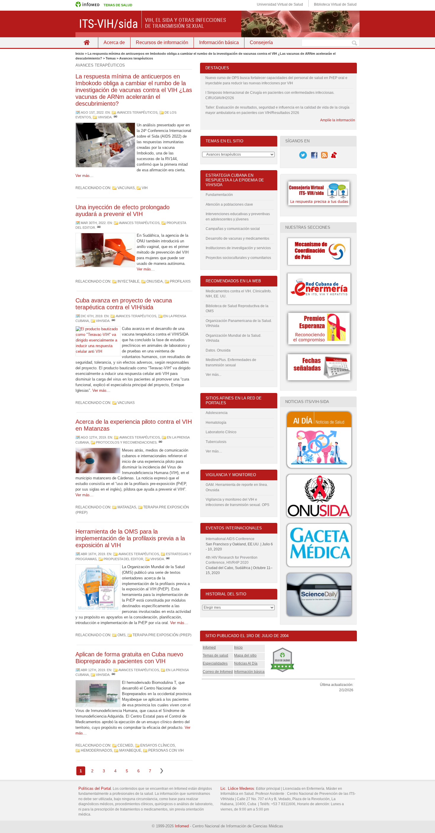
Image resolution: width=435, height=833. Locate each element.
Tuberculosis (216, 442)
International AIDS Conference (230, 539)
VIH (145, 188)
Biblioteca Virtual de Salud (335, 4)
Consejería (261, 42)
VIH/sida (105, 117)
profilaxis (180, 281)
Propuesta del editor (123, 559)
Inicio (238, 647)
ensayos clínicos (157, 745)
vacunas (126, 188)
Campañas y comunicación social (233, 229)
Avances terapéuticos (137, 112)
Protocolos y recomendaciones (126, 442)
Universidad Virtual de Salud (280, 4)
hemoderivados (96, 750)
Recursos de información (162, 42)
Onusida (154, 281)
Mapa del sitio (245, 655)
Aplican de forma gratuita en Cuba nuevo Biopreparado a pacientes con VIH (129, 657)
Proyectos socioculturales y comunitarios (238, 258)
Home (86, 42)
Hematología (216, 422)
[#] (115, 117)
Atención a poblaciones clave (229, 204)
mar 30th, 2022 (93, 223)
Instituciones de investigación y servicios (238, 248)
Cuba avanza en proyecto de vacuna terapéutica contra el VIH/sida (123, 303)
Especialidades (215, 663)
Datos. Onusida (218, 350)
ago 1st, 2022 (92, 112)
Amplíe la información (337, 120)
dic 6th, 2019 (91, 316)
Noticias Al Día (245, 663)
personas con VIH (166, 750)
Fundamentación (219, 195)
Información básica (219, 42)
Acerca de (114, 42)
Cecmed (125, 745)
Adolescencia (217, 413)
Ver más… (84, 175)
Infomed (209, 647)
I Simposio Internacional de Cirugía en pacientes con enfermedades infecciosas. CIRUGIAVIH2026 (269, 95)
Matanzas (126, 507)
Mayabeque (130, 750)
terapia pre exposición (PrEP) (162, 635)
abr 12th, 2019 (93, 670)
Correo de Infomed (218, 672)
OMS (121, 635)
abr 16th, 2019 (93, 554)
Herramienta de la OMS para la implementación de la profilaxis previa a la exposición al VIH (130, 538)
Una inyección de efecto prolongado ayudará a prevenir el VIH (122, 210)
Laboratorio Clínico (221, 432)
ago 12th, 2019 (93, 437)
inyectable (128, 281)
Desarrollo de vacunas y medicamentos (237, 238)
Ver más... (213, 375)
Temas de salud (215, 655)
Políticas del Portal (94, 788)
